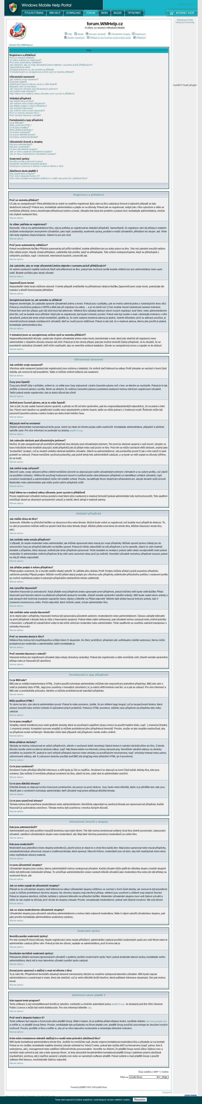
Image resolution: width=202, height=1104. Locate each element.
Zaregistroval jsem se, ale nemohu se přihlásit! (31, 69)
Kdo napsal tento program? (22, 173)
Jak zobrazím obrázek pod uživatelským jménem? (33, 89)
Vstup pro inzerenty (185, 22)
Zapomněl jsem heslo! (19, 67)
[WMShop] (182, 15)
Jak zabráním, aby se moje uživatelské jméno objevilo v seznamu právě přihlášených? (50, 65)
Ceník (190, 20)
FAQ (70, 34)
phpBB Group (76, 430)
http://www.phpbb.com (156, 1021)
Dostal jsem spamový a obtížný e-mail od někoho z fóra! (36, 166)
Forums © (167, 1092)
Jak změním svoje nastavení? (23, 79)
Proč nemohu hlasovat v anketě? (25, 115)
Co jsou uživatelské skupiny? (23, 149)
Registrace (140, 34)
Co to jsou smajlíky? (19, 127)
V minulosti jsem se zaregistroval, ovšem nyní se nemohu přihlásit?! (41, 72)
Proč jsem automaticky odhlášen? (25, 62)
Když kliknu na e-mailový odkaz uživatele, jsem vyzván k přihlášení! (42, 93)
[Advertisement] (185, 205)
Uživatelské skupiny (120, 34)
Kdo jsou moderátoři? (19, 147)
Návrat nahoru (16, 218)
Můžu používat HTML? (20, 125)
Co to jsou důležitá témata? (22, 134)
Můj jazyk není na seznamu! (22, 86)
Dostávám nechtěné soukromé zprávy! (28, 164)
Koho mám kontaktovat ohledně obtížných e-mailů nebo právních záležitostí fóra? (48, 178)
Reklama (181, 20)
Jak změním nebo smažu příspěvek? (27, 103)
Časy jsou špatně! (18, 82)
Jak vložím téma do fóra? (21, 101)
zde (89, 1007)
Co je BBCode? (16, 123)
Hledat (80, 34)
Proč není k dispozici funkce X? (24, 176)
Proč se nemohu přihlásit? (21, 58)
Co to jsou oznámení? (19, 132)
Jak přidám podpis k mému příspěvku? (28, 106)
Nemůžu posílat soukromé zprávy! (26, 161)
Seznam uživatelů (97, 34)
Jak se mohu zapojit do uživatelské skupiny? (30, 151)
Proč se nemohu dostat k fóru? (24, 113)
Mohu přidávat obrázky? (21, 130)
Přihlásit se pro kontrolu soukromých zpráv (110, 38)
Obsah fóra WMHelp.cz (21, 45)
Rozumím (139, 1099)
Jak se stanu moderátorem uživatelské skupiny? (32, 154)
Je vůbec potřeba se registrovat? (25, 60)
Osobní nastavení (75, 38)
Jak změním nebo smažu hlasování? (27, 110)
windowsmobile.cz (186, 4)
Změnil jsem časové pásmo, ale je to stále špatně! (33, 84)
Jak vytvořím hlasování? (21, 108)
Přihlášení (141, 38)
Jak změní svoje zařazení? (22, 91)
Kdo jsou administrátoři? (20, 144)
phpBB (82, 1087)
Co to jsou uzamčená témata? (23, 137)
